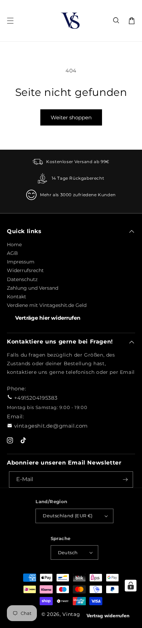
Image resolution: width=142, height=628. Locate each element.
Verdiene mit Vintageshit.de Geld (47, 305)
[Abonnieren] (125, 479)
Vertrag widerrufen (108, 615)
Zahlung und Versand (32, 288)
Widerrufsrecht (25, 270)
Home (14, 244)
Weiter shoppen (71, 117)
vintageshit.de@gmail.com (51, 425)
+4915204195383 (36, 398)
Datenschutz (22, 279)
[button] (116, 20)
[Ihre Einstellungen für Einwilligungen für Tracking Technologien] (130, 585)
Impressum (20, 262)
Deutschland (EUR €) (68, 515)
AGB (12, 253)
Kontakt (16, 296)
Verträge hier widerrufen (47, 318)
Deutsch (68, 552)
